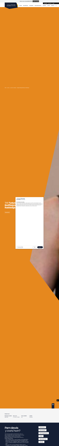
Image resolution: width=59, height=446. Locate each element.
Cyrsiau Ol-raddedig (13, 87)
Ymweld (41, 436)
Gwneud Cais (7, 212)
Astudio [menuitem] (21, 5)
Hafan (5, 87)
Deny (34, 247)
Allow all (40, 247)
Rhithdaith (41, 441)
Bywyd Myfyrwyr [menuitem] (25, 5)
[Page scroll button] (53, 406)
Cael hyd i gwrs (42, 427)
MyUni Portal (49, 3)
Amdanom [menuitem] (52, 5)
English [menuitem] (53, 3)
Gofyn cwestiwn (42, 430)
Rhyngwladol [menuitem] (31, 5)
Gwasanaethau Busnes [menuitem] (38, 5)
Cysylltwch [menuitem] (44, 5)
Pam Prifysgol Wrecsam (44, 433)
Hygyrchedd (45, 3)
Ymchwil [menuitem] (48, 5)
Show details (19, 247)
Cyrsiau (8, 87)
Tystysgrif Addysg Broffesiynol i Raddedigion (23, 87)
